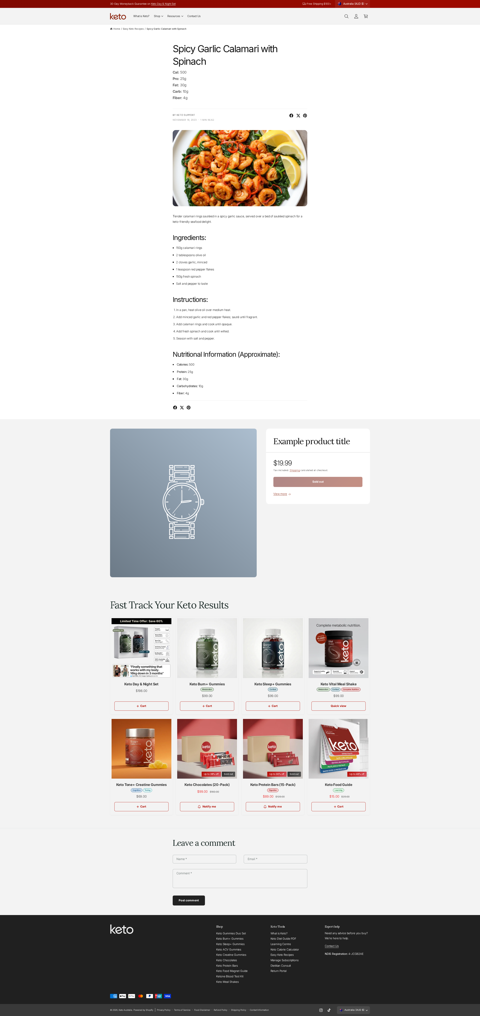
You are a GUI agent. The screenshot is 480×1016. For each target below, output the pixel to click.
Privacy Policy (163, 1010)
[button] (158, 16)
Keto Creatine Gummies (231, 955)
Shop (157, 16)
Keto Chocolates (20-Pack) (207, 785)
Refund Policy (220, 1010)
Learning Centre (281, 944)
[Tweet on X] (298, 115)
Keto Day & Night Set (163, 3)
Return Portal (278, 971)
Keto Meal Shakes (227, 982)
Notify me (209, 806)
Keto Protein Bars (227, 965)
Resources (173, 16)
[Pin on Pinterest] (305, 115)
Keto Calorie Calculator (285, 949)
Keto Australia (125, 1010)
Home (116, 28)
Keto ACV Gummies (228, 949)
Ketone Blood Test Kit (229, 976)
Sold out (318, 481)
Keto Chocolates (226, 960)
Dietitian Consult (281, 965)
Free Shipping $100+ (319, 3)
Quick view (338, 706)
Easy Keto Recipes (133, 28)
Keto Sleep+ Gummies (230, 944)
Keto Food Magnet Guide (232, 971)
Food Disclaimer (202, 1010)
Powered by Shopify (143, 1010)
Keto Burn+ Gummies (229, 938)
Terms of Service (182, 1010)
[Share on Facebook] (291, 115)
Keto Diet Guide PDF (283, 938)
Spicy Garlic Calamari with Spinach (166, 28)
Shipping (295, 470)
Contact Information (259, 1010)
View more (280, 494)
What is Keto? (279, 933)
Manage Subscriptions (285, 960)
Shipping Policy (238, 1010)
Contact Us (332, 946)
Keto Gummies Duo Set (231, 933)
